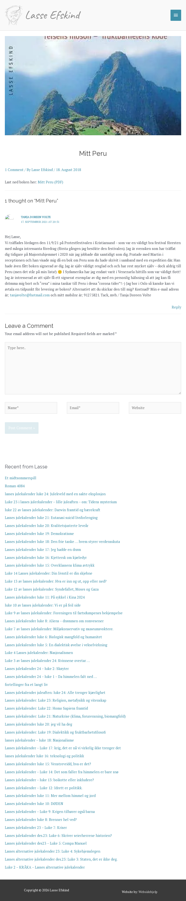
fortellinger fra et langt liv (26, 684)
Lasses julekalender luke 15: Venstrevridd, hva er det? (48, 764)
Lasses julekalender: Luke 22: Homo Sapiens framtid (46, 708)
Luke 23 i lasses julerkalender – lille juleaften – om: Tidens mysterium (61, 502)
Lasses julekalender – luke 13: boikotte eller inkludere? (49, 780)
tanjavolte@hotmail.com (30, 295)
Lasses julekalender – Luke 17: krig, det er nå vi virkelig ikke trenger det (63, 748)
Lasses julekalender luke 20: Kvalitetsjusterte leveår (46, 525)
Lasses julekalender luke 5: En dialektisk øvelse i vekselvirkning (56, 645)
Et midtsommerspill (20, 478)
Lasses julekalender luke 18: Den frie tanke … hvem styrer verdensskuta (62, 541)
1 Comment (14, 169)
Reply (176, 307)
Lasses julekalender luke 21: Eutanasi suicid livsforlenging (51, 517)
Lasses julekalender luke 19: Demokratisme (39, 533)
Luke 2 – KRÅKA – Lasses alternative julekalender (45, 867)
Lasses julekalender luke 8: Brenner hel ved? (41, 819)
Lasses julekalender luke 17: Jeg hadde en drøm (43, 549)
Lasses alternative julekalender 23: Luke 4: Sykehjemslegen (52, 851)
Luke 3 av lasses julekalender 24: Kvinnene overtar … (47, 660)
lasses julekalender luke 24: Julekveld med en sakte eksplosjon (55, 494)
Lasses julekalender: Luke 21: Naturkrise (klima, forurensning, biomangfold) (65, 716)
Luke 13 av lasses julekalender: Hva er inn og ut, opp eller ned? (56, 581)
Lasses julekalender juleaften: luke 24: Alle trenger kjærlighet (55, 692)
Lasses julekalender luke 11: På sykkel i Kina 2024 (45, 597)
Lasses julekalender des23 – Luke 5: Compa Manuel (46, 843)
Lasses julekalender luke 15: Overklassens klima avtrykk (49, 565)
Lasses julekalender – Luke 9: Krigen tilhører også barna (50, 811)
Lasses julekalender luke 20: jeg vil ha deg (38, 724)
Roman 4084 (15, 486)
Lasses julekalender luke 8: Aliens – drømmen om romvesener (54, 621)
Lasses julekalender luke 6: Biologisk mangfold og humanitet (53, 637)
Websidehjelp (148, 892)
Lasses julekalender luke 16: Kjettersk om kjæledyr (46, 557)
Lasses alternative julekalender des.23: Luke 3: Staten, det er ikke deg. (61, 859)
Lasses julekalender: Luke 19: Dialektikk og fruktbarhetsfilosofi (55, 732)
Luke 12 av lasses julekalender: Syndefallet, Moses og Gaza (52, 589)
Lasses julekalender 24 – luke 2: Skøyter (37, 668)
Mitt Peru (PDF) (50, 182)
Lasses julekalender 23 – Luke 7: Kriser (36, 827)
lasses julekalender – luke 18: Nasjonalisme (39, 740)
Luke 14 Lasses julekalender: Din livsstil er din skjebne (48, 573)
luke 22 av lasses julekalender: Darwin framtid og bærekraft (52, 510)
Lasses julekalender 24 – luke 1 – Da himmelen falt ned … (51, 676)
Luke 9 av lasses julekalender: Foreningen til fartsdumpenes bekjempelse (64, 613)
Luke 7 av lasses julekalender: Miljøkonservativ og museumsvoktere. (59, 629)
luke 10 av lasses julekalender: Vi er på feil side (43, 605)
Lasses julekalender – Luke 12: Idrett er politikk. (43, 788)
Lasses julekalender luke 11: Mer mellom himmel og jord (50, 795)
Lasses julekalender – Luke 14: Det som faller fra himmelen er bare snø (61, 772)
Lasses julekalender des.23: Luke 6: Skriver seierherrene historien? (58, 835)
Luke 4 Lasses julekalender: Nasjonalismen (39, 652)
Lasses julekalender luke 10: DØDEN (34, 803)
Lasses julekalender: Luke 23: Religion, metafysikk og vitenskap (55, 700)
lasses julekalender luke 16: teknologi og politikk (44, 756)
